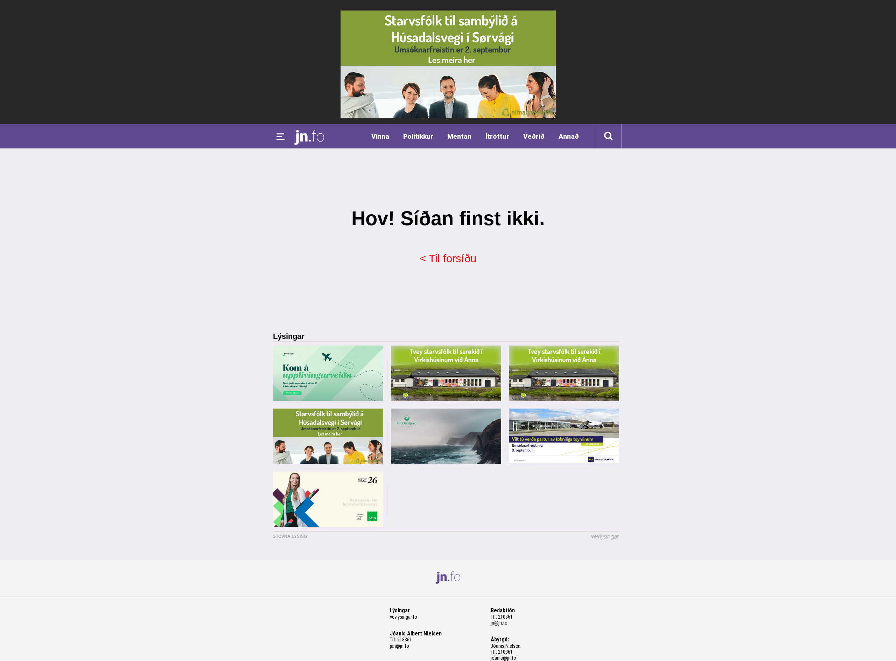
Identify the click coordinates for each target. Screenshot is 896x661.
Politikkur (418, 136)
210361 (505, 617)
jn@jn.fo (499, 623)
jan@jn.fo (399, 646)
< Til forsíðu (448, 258)
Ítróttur (497, 136)
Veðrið (534, 136)
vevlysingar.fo (403, 617)
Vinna (380, 136)
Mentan (459, 136)
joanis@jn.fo (503, 658)
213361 (404, 639)
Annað (569, 136)
